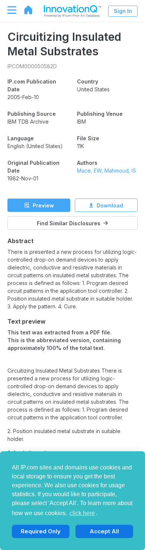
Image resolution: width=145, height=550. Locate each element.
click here (82, 513)
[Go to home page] (24, 10)
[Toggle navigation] (8, 10)
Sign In (123, 11)
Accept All (104, 531)
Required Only (41, 531)
